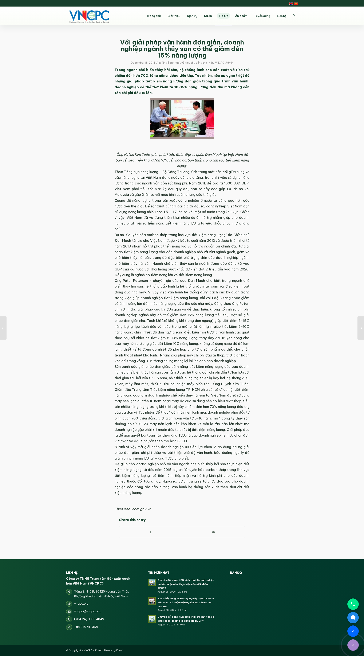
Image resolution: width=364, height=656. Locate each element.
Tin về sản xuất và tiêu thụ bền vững (184, 62)
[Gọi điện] (353, 604)
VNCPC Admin (224, 62)
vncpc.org (81, 603)
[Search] (294, 15)
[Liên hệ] (353, 645)
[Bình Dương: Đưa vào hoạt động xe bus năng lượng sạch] (360, 328)
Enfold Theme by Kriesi (109, 650)
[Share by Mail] (213, 532)
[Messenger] (353, 617)
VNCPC (88, 650)
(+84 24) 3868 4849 (89, 619)
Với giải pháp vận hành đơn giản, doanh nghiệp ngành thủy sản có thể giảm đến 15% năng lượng (182, 48)
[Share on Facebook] (150, 532)
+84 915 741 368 (86, 627)
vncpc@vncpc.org (87, 611)
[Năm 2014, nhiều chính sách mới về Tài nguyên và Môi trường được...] (3, 328)
